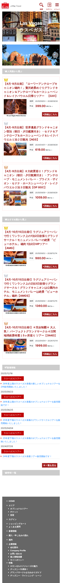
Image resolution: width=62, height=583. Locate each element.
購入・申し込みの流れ (18, 535)
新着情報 (13, 531)
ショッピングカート (17, 524)
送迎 (12, 515)
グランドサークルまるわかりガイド (26, 572)
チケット (14, 512)
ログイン (13, 519)
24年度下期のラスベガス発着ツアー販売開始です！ (27, 456)
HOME (12, 501)
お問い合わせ (16, 554)
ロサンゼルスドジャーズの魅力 (24, 566)
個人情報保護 (16, 557)
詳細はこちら (50, 114)
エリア (12, 505)
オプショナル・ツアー (31, 55)
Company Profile (18, 550)
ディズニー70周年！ (19, 569)
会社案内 (14, 547)
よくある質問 (14, 527)
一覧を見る (50, 465)
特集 (11, 563)
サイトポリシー (17, 560)
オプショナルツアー (19, 509)
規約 (11, 540)
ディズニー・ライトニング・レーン (26, 575)
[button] (6, 55)
